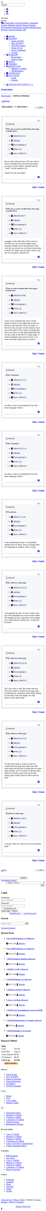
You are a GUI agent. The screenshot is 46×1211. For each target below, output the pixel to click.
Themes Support (29, 25)
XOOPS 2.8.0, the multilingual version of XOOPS (25, 1010)
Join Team (10, 1158)
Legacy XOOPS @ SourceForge (19, 1143)
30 (39, 805)
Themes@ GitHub (13, 1117)
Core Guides (11, 1100)
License (14, 52)
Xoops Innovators (13, 1081)
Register (14, 80)
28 (39, 649)
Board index (6, 96)
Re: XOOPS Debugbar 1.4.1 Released (20, 938)
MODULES (14, 66)
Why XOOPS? (17, 43)
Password (5, 903)
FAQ (8, 1098)
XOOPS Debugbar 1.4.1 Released (19, 979)
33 (20, 149)
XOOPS (12, 39)
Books (8, 1096)
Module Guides (12, 1103)
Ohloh (8, 1189)
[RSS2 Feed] (16, 1202)
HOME (11, 36)
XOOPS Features (18, 46)
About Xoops (11, 1074)
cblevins (16, 140)
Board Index (16, 57)
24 (39, 366)
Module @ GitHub (19, 69)
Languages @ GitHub (15, 1120)
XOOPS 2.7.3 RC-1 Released (17, 969)
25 (39, 435)
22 (39, 200)
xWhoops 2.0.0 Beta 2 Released (18, 990)
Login (13, 78)
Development (6, 27)
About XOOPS (17, 41)
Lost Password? (30, 913)
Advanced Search (9, 880)
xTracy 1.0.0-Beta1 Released (17, 1000)
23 (39, 280)
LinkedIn (10, 1182)
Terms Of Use (17, 48)
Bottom (7, 101)
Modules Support (15, 25)
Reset (15, 911)
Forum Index (9, 23)
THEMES (12, 64)
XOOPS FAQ (14, 73)
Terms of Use (6, 1200)
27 (39, 574)
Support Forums (12, 1122)
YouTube (10, 1186)
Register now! (15, 913)
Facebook (10, 1180)
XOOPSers (10, 1084)
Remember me (10, 908)
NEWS (11, 62)
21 (39, 120)
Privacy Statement (18, 50)
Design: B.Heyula (23, 1206)
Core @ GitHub (12, 1134)
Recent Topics (17, 59)
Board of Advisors (13, 1079)
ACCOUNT (14, 75)
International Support (20, 27)
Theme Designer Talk (17, 30)
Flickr (8, 1184)
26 (39, 503)
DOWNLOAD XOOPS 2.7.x (20, 84)
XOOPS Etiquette (13, 1086)
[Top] (39, 177)
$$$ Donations (12, 1156)
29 (39, 725)
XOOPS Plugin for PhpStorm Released (21, 959)
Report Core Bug (13, 1169)
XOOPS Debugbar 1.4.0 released (19, 1031)
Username (5, 897)
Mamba (22, 943)
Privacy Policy (19, 1200)
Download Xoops (13, 1113)
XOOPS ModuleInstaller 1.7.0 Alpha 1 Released (24, 1020)
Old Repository (17, 71)
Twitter (9, 1191)
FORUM (13, 55)
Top (4, 870)
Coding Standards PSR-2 (16, 1146)
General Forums (21, 23)
